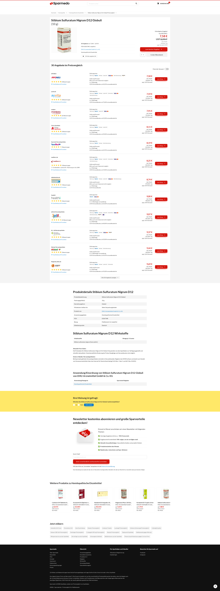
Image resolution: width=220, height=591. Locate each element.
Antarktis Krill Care (56, 528)
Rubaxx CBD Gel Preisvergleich (59, 532)
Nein (81, 405)
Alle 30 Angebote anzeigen (108, 277)
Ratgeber (82, 559)
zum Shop (160, 79)
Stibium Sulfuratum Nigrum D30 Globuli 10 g (166, 502)
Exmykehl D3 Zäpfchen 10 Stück (81, 502)
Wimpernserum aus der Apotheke (60, 536)
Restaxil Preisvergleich (113, 532)
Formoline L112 (68, 528)
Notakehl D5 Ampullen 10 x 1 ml (102, 502)
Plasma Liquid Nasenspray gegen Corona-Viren (137, 536)
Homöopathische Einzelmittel (83, 384)
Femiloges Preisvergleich (77, 532)
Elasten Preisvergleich (94, 528)
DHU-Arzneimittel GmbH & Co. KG (90, 49)
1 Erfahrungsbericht (90, 56)
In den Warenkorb (157, 55)
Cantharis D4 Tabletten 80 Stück (60, 502)
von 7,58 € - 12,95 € (90, 43)
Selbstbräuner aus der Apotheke (113, 536)
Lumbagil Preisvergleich (120, 528)
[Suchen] (135, 3)
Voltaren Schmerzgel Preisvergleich (139, 528)
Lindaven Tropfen (107, 528)
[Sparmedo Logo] (60, 3)
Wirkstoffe (83, 561)
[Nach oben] (215, 586)
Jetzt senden (88, 405)
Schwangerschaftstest (96, 536)
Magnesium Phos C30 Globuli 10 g (123, 502)
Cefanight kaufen (156, 528)
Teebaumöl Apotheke (127, 532)
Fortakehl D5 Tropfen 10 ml (145, 502)
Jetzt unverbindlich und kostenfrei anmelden (91, 462)
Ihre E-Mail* (76, 454)
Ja (76, 405)
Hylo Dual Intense (80, 528)
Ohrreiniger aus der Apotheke (79, 536)
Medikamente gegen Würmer (144, 532)
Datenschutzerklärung (108, 466)
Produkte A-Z (83, 557)
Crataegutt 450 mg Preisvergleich (95, 532)
